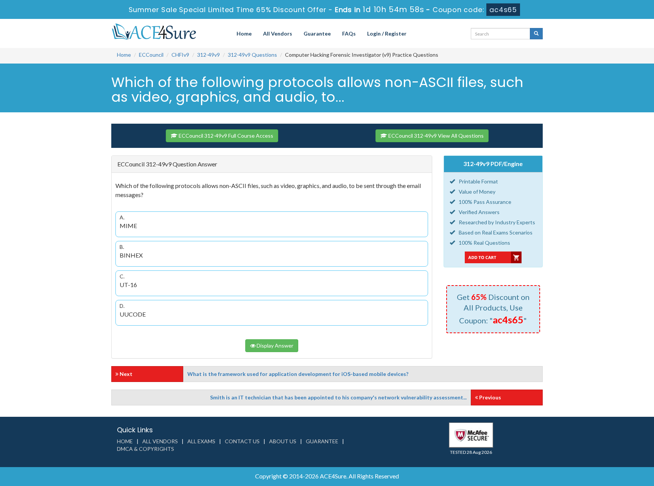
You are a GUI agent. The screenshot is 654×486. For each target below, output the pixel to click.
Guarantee (317, 33)
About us (282, 441)
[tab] (272, 164)
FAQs (349, 33)
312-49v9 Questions (252, 54)
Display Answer (274, 345)
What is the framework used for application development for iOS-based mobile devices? (297, 374)
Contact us (242, 441)
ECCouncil (151, 54)
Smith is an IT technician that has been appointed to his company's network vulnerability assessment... (338, 397)
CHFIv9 (180, 54)
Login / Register (386, 33)
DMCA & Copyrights (145, 449)
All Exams (201, 441)
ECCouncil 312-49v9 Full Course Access (225, 135)
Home (244, 33)
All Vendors (277, 33)
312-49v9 (208, 54)
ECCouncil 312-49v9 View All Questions (435, 135)
